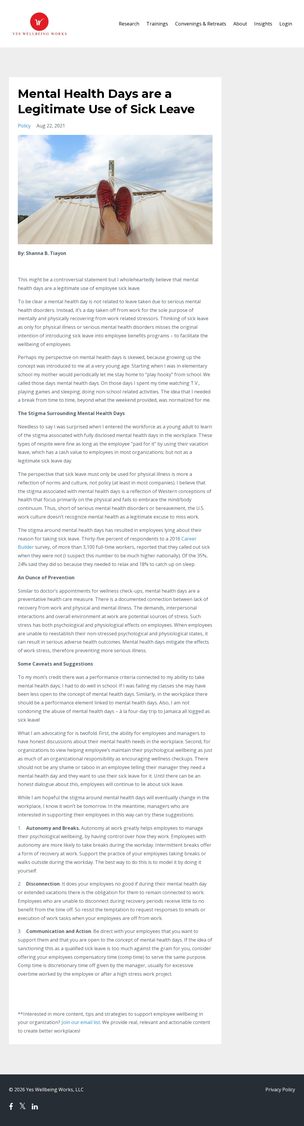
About (240, 23)
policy (24, 125)
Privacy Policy (280, 1089)
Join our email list (80, 1022)
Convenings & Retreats (200, 23)
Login (285, 23)
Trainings (157, 23)
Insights (263, 23)
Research (129, 23)
